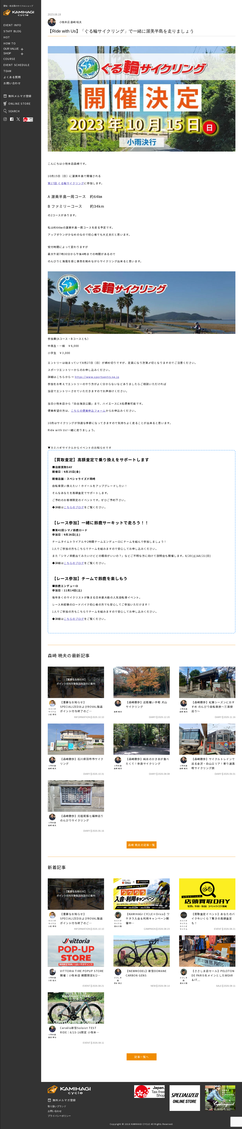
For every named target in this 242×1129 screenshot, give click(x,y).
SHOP (7, 53)
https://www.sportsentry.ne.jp (97, 377)
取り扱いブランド (57, 1106)
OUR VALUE (11, 48)
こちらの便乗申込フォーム (88, 411)
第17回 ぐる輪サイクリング (66, 183)
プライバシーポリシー (59, 1116)
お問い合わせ (55, 1111)
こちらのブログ (74, 507)
